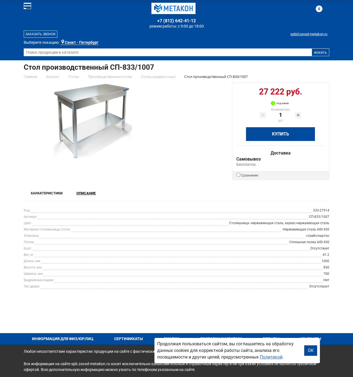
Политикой (271, 357)
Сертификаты (128, 339)
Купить (280, 134)
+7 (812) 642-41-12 (176, 20)
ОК (311, 350)
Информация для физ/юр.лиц (62, 339)
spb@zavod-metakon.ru (308, 34)
